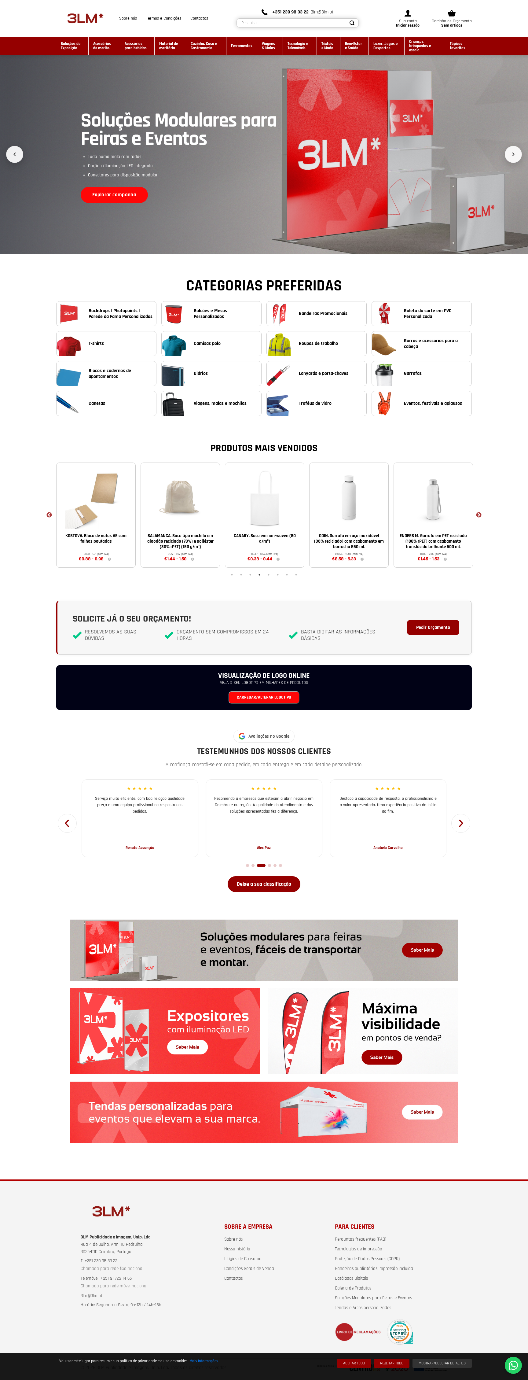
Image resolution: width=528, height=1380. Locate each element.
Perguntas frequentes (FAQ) (360, 1239)
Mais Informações (203, 1361)
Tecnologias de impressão (358, 1249)
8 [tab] (296, 575)
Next (479, 515)
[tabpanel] (96, 515)
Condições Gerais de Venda (249, 1268)
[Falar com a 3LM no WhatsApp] (513, 1365)
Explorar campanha (114, 194)
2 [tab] (241, 575)
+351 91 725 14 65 (116, 1278)
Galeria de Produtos (353, 1288)
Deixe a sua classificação (264, 883)
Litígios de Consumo (242, 1259)
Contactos (233, 1278)
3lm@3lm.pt (322, 12)
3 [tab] (250, 575)
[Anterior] (14, 154)
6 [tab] (278, 575)
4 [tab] (259, 575)
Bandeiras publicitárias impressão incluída (374, 1268)
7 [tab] (287, 575)
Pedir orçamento (433, 627)
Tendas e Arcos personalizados (363, 1308)
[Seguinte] (513, 154)
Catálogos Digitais (351, 1278)
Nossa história (237, 1249)
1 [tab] (232, 575)
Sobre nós (233, 1239)
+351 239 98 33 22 (290, 12)
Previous (49, 515)
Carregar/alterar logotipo (264, 697)
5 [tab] (269, 575)
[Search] (352, 23)
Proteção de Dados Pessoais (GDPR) (367, 1259)
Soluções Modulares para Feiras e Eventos (373, 1298)
